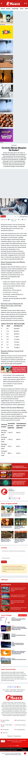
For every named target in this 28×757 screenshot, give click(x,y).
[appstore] (10, 736)
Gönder (4, 561)
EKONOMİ (14, 145)
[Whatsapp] (20, 687)
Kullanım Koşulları (8, 691)
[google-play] (17, 736)
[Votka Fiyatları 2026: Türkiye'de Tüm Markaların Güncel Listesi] (21, 509)
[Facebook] (12, 498)
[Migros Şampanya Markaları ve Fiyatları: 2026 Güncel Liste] (7, 534)
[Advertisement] (14, 184)
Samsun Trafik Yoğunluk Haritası (6, 725)
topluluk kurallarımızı (13, 566)
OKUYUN (19, 750)
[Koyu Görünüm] (24, 3)
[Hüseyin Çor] (4, 491)
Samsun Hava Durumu (20, 720)
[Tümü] (26, 579)
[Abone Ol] (23, 216)
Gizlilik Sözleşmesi (21, 689)
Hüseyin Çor (5, 219)
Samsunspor (15, 8)
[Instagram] (17, 498)
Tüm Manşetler (5, 729)
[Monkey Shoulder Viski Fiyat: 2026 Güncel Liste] (7, 522)
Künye (4, 689)
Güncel (3, 8)
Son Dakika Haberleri (20, 729)
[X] (10, 687)
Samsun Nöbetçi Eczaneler (5, 721)
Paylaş (4, 216)
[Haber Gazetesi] (13, 4)
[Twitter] (14, 498)
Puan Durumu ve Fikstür (21, 724)
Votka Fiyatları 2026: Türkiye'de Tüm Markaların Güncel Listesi (21, 514)
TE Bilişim (17, 745)
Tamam (24, 750)
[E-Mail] (9, 498)
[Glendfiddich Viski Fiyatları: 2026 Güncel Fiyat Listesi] (21, 522)
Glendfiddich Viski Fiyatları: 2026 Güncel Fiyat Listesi (20, 527)
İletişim (7, 689)
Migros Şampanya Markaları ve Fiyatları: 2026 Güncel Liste (6, 540)
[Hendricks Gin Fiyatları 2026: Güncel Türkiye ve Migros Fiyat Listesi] (7, 509)
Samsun (8, 8)
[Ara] (26, 3)
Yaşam (21, 8)
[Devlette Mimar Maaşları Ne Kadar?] (14, 206)
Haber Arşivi (5, 732)
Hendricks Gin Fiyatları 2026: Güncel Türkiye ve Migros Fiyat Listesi (6, 514)
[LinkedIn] (15, 687)
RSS (3, 741)
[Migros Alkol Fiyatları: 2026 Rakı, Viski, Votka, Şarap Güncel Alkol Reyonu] (21, 534)
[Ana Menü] (1, 3)
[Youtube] (19, 498)
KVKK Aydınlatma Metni (18, 691)
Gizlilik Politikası (13, 689)
